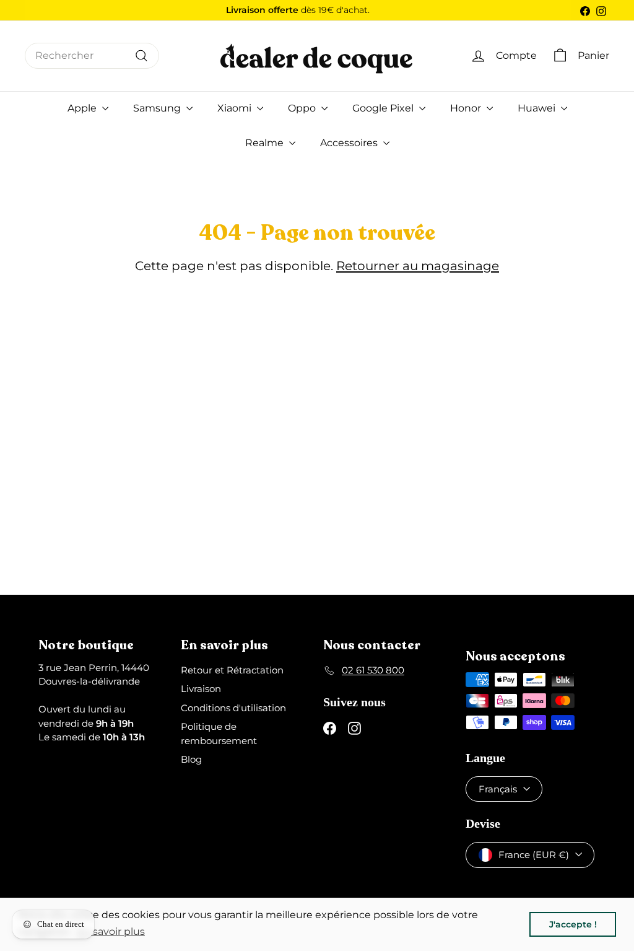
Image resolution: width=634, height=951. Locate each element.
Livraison (201, 689)
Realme (265, 143)
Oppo (303, 108)
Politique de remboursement (219, 734)
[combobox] (92, 56)
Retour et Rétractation (232, 670)
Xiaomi (235, 108)
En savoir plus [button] (111, 931)
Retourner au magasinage (417, 265)
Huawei (538, 108)
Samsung (158, 108)
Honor (467, 108)
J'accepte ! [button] (573, 924)
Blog (191, 759)
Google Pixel (384, 108)
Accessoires (350, 143)
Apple (83, 108)
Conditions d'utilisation (233, 708)
